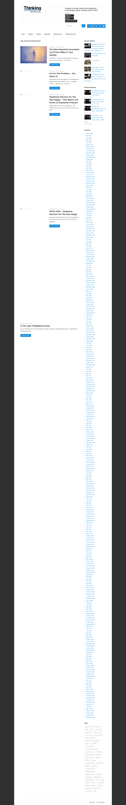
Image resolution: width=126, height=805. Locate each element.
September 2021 (90, 261)
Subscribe (47, 34)
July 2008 (88, 602)
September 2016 (90, 390)
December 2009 (90, 566)
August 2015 (89, 419)
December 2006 (90, 643)
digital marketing (98, 751)
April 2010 (89, 557)
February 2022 (90, 250)
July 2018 (88, 343)
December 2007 (90, 618)
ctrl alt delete (94, 743)
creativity (87, 743)
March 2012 (89, 507)
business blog (99, 729)
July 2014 (88, 447)
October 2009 (89, 570)
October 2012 (89, 492)
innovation (93, 760)
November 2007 (90, 620)
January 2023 (89, 226)
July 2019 (88, 317)
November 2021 (90, 256)
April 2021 (89, 272)
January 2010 (89, 563)
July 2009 (88, 576)
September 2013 (90, 468)
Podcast (30, 34)
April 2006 (89, 661)
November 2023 (90, 205)
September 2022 (90, 235)
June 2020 (89, 293)
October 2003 (89, 715)
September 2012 (90, 494)
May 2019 (88, 321)
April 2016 (89, 401)
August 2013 (89, 470)
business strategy (98, 735)
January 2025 (89, 174)
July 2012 (88, 499)
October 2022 (89, 233)
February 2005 (90, 691)
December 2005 (90, 669)
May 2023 (88, 217)
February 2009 (90, 587)
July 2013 (88, 473)
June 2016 (89, 397)
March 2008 (89, 611)
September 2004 (90, 702)
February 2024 (90, 198)
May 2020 (88, 295)
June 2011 (89, 527)
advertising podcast (96, 726)
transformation (88, 791)
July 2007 (88, 628)
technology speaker (96, 788)
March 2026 (89, 144)
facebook (87, 760)
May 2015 (88, 425)
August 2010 (89, 548)
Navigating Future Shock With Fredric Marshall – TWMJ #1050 (98, 93)
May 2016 (88, 399)
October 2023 (89, 207)
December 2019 (90, 306)
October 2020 (89, 285)
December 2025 (90, 150)
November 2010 (90, 542)
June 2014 (89, 449)
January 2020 (89, 304)
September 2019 (90, 313)
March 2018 (89, 352)
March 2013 (89, 481)
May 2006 (88, 659)
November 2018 (90, 334)
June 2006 (89, 656)
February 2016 (90, 406)
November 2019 (90, 308)
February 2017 (90, 380)
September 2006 (90, 650)
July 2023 (88, 213)
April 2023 (89, 220)
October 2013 (89, 466)
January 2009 (89, 589)
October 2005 (89, 674)
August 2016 (89, 393)
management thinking (89, 774)
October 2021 (89, 259)
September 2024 (90, 183)
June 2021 (89, 267)
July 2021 (88, 265)
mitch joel (102, 779)
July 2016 (88, 395)
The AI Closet (95, 60)
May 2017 (88, 373)
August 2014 (89, 445)
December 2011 (90, 514)
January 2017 (89, 382)
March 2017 (89, 378)
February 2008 (90, 613)
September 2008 (90, 598)
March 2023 (89, 222)
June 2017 (89, 371)
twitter (95, 791)
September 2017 (90, 365)
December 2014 (90, 436)
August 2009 (89, 574)
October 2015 (89, 414)
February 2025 (90, 172)
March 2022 (89, 248)
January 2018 (89, 356)
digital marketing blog (89, 754)
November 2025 (90, 153)
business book (88, 732)
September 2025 (90, 157)
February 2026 (90, 146)
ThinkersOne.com (70, 34)
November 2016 (90, 386)
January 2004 (89, 713)
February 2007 (90, 639)
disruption (98, 754)
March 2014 (89, 455)
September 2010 (90, 546)
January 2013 (89, 486)
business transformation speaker (92, 740)
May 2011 (88, 529)
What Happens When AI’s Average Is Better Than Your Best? (98, 69)
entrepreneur (97, 757)
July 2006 (88, 654)
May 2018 (88, 347)
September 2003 (90, 717)
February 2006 (90, 665)
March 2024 (89, 196)
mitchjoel (87, 782)
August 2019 (89, 315)
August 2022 (89, 237)
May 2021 (88, 269)
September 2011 (90, 520)
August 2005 (89, 678)
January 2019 (89, 330)
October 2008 (89, 596)
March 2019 (89, 326)
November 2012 (90, 490)
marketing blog (88, 777)
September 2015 (90, 416)
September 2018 (90, 339)
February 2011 (90, 535)
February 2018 (90, 354)
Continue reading (54, 64)
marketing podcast (98, 777)
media (96, 779)
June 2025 (89, 163)
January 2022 (89, 252)
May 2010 (88, 555)
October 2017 (89, 362)
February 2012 (90, 509)
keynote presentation (89, 763)
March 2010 (89, 559)
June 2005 (89, 682)
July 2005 (88, 680)
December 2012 (90, 488)
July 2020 (88, 291)
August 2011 (89, 522)
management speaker (89, 768)
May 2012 (88, 503)
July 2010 (88, 550)
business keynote (97, 732)
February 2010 (90, 561)
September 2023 (90, 209)
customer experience (89, 746)
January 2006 (89, 667)
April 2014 (89, 453)
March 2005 (89, 689)
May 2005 (88, 685)
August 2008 (89, 600)
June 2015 (89, 423)
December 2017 (90, 358)
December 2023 (90, 202)
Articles (38, 34)
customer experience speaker (91, 749)
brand (86, 729)
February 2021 (90, 276)
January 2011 (89, 537)
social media (100, 785)
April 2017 (89, 375)
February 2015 (90, 432)
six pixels (93, 782)
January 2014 (89, 460)
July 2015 (88, 421)
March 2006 (89, 663)
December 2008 (90, 592)
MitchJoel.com (58, 34)
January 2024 (89, 200)
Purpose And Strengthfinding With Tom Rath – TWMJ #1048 (99, 109)
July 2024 (88, 187)
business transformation (90, 737)
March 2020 (89, 300)
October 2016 (89, 388)
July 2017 (88, 369)
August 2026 (89, 133)
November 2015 (90, 412)
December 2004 (90, 695)
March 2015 (89, 429)
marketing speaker (89, 779)
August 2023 (89, 211)
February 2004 (90, 710)
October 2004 (89, 700)
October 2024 (89, 181)
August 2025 (89, 159)
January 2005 (89, 693)
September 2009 (90, 572)
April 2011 (88, 531)
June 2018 (89, 345)
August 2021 (89, 263)
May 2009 (88, 581)
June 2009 (89, 579)
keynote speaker (99, 763)
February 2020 (90, 302)
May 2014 (88, 451)
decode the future (89, 751)
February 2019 (90, 328)
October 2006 (89, 648)
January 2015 (89, 434)
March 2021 (89, 274)
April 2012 (89, 505)
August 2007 (89, 626)
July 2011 (88, 525)
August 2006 (89, 652)
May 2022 (88, 243)
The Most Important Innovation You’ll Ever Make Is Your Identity (64, 52)
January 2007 (89, 641)
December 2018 (90, 332)
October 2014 (89, 440)
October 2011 (89, 518)
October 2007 (89, 622)
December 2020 (90, 280)
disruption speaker (89, 757)
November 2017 (90, 360)
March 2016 (89, 403)
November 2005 (90, 672)
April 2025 (89, 168)
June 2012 (89, 501)
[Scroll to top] (123, 802)
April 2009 (89, 583)
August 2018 (89, 341)
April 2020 (89, 297)
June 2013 (89, 475)
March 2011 (89, 533)
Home (23, 34)
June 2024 (89, 189)
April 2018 (89, 349)
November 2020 (90, 282)
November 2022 (90, 230)
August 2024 (89, 185)
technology (87, 788)
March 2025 (89, 170)
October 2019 (89, 311)
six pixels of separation (90, 785)
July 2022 (88, 239)
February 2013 (90, 483)
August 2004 (89, 704)
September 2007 (90, 624)
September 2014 (90, 442)
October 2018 (89, 336)
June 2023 (89, 215)
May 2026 (88, 140)
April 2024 (89, 194)
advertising (87, 726)
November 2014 (90, 438)
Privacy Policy (101, 802)
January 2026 (89, 148)
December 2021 (90, 254)
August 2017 (89, 367)
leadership (87, 765)
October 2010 (89, 544)
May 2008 (88, 607)
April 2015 (89, 427)
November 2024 (90, 179)
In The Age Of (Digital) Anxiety (35, 326)
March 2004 (89, 708)
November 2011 (90, 516)
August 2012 (89, 496)
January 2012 (89, 512)
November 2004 (90, 698)
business (92, 729)
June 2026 (89, 138)
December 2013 (90, 462)
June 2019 (89, 319)
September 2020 (90, 287)
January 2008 (89, 615)
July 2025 (88, 161)
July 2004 (88, 706)
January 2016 (89, 408)
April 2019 (89, 323)
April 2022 (89, 246)
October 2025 (89, 155)
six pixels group (100, 782)
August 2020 (89, 289)
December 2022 (90, 228)
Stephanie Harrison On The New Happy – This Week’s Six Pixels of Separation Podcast (63, 100)
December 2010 (90, 540)
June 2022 (89, 241)
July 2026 (88, 135)
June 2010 (89, 553)
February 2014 (90, 458)
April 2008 (89, 609)
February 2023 (90, 224)
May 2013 (88, 477)
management (94, 765)
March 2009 (89, 585)
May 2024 (88, 192)
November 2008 (90, 594)
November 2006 (90, 646)
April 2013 (89, 479)
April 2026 (89, 142)
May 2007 (88, 633)
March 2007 (89, 637)
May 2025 (88, 166)
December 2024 (90, 176)
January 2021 (89, 278)
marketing (99, 774)
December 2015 (90, 410)
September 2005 (90, 676)
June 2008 (89, 605)
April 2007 (89, 635)
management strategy (90, 771)
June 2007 (89, 631)
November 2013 (90, 464)
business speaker (89, 735)
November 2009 (90, 568)
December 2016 (90, 384)
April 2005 (89, 687)
